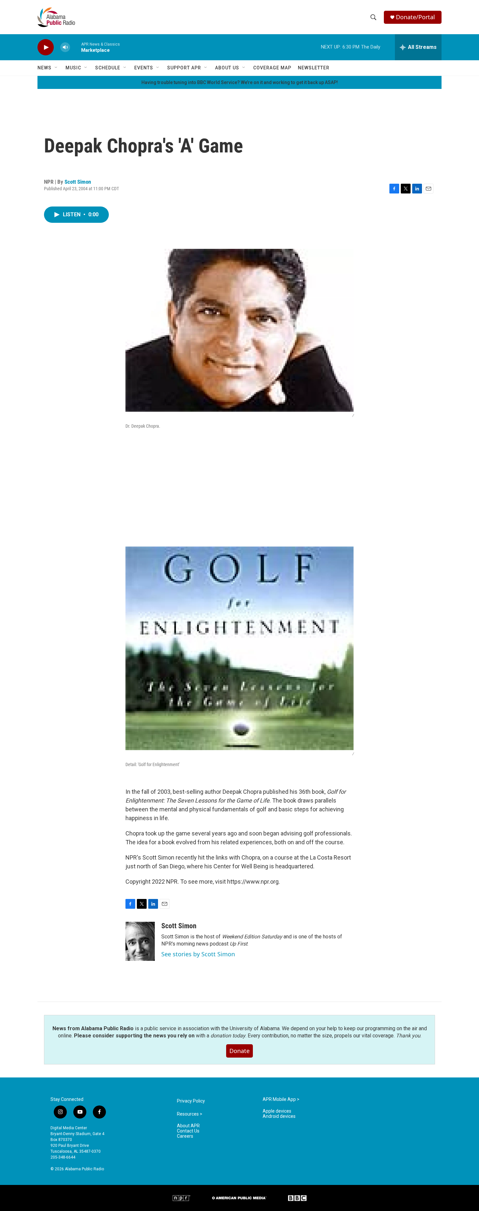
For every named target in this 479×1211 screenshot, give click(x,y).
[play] (45, 47)
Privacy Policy (191, 1101)
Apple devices (277, 1111)
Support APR (184, 67)
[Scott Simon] (140, 941)
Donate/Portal (415, 17)
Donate (239, 1051)
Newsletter (313, 67)
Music (73, 67)
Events (143, 67)
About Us (227, 67)
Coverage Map (272, 67)
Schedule (107, 67)
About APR (188, 1125)
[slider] (76, 47)
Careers (185, 1136)
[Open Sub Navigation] (56, 67)
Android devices (279, 1116)
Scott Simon (78, 181)
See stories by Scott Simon (198, 954)
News (44, 67)
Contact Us (188, 1131)
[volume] (65, 47)
